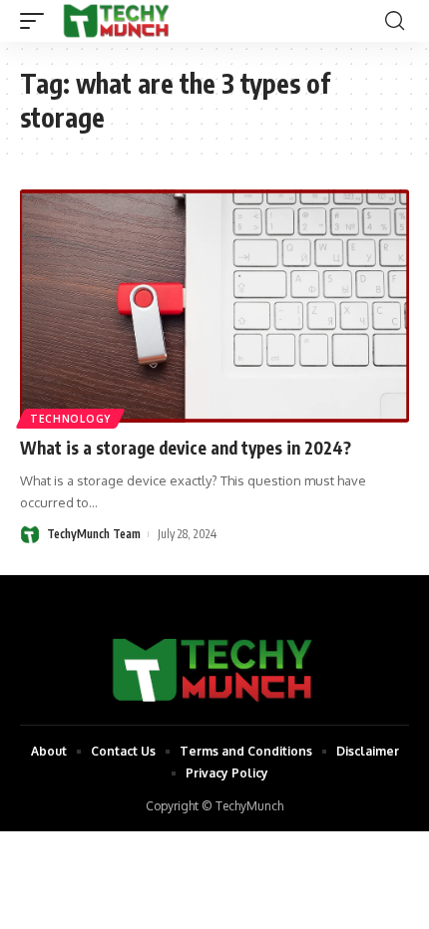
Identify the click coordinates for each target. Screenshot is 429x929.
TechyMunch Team (94, 533)
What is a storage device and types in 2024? (185, 448)
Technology (70, 419)
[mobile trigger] (37, 21)
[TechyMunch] (117, 21)
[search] (394, 21)
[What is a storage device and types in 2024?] (214, 306)
